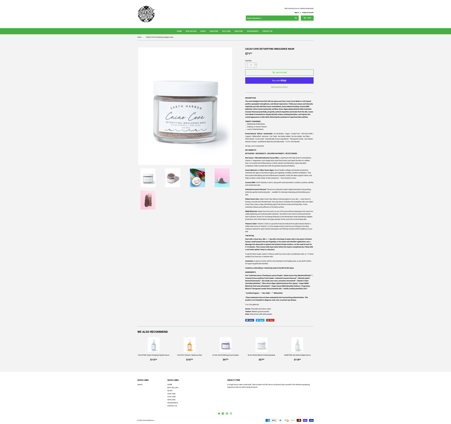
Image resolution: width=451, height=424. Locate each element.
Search (139, 384)
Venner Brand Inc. (148, 420)
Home (139, 37)
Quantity (248, 61)
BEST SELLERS (191, 31)
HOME (179, 31)
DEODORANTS (252, 31)
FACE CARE (226, 31)
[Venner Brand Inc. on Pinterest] (227, 414)
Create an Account (308, 12)
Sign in (297, 12)
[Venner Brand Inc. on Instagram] (231, 414)
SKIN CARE (239, 31)
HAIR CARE (214, 31)
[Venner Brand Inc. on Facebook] (223, 414)
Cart (309, 18)
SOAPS (203, 31)
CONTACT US (267, 31)
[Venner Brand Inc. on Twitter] (219, 414)
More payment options (279, 87)
